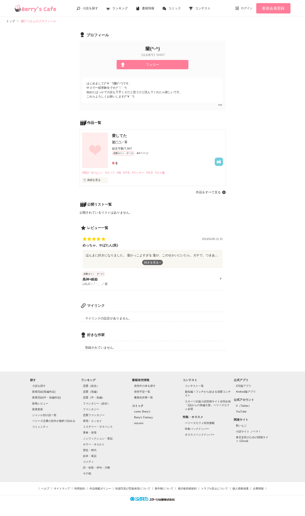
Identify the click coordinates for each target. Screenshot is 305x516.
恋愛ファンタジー (94, 415)
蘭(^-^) (116, 142)
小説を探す (90, 8)
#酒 (119, 172)
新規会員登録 (273, 8)
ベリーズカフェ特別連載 (200, 423)
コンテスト (203, 8)
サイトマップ (62, 488)
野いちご (241, 425)
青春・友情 (89, 432)
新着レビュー (40, 403)
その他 (87, 473)
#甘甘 (149, 172)
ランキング (120, 8)
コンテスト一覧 (194, 385)
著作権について (164, 488)
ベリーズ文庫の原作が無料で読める (53, 420)
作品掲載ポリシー (100, 488)
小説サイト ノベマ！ (248, 431)
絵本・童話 (89, 456)
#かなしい (97, 172)
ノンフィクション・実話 (98, 438)
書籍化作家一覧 (143, 397)
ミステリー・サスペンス (98, 426)
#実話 (85, 172)
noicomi (138, 423)
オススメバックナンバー (200, 434)
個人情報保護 (240, 488)
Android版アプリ (246, 391)
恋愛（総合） (91, 385)
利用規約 (79, 488)
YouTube (241, 411)
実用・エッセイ (92, 420)
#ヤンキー (138, 172)
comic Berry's (142, 411)
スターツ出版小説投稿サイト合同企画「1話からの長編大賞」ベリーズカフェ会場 (208, 405)
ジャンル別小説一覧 (44, 415)
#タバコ (110, 172)
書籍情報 (148, 8)
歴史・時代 (89, 450)
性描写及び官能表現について (132, 488)
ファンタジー (91, 409)
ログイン (247, 8)
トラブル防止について (214, 488)
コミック (174, 8)
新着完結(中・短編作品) (46, 397)
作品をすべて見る (208, 192)
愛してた (119, 136)
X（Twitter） (243, 405)
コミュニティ (40, 426)
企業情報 (258, 488)
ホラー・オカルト (94, 444)
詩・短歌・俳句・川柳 (96, 467)
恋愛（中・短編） (94, 397)
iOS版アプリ (243, 385)
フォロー (152, 64)
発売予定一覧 (142, 391)
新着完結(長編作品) (43, 391)
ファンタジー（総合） (96, 403)
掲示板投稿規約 (187, 488)
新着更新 (37, 409)
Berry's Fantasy (143, 417)
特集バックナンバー (197, 428)
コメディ (88, 461)
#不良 (126, 172)
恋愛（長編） (91, 391)
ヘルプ (45, 488)
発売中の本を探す (145, 385)
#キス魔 (160, 172)
